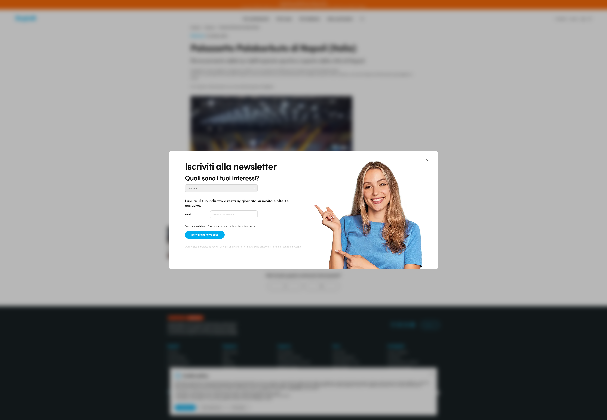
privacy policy (249, 226)
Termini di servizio (281, 246)
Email (188, 214)
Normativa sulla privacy (254, 246)
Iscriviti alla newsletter (204, 234)
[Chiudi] (427, 160)
